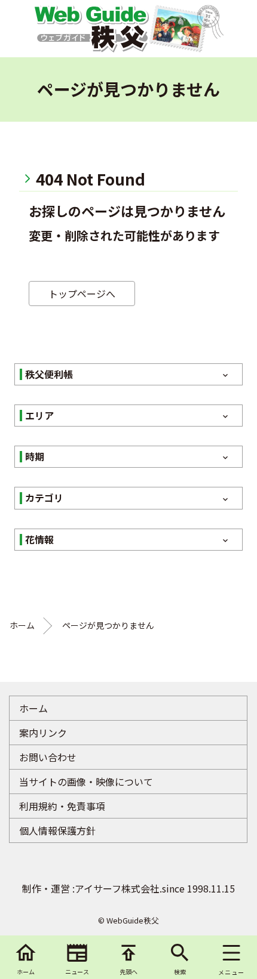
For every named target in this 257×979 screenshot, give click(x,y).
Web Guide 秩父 (91, 28)
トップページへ (81, 293)
